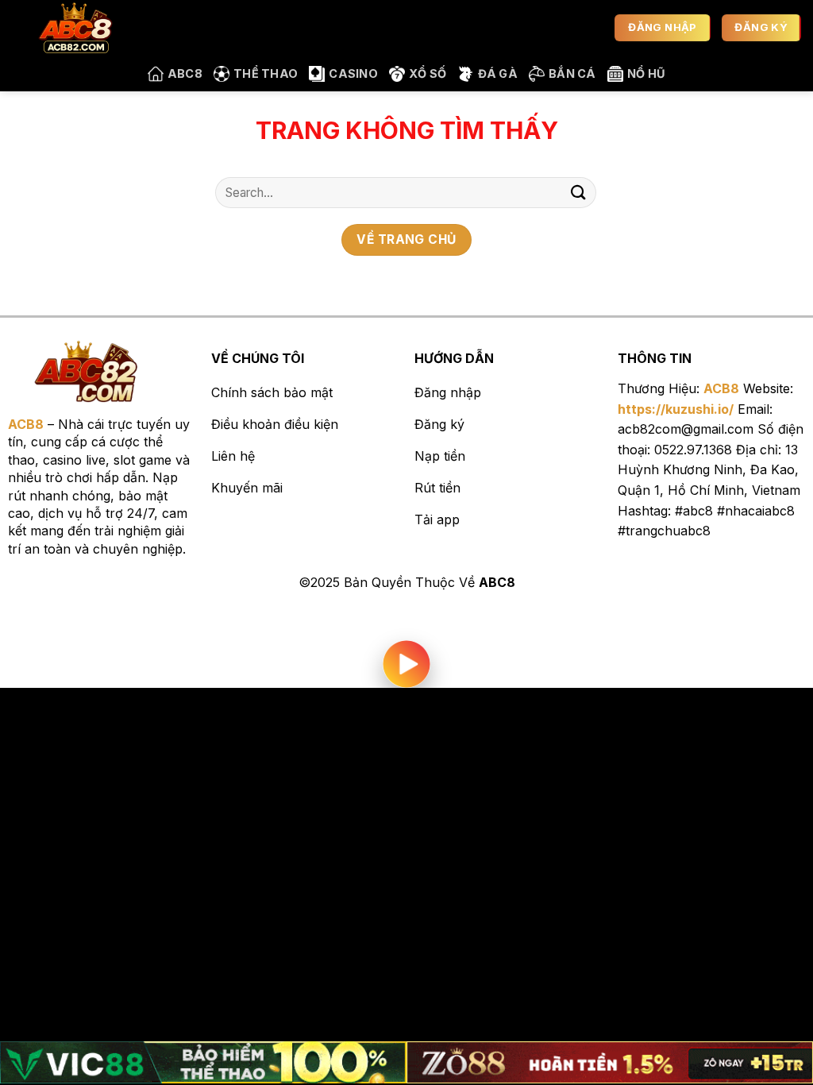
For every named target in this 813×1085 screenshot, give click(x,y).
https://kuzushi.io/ (676, 409)
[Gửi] (579, 192)
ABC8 (185, 73)
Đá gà (498, 73)
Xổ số (427, 73)
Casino (353, 73)
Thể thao (265, 73)
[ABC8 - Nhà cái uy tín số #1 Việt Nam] (91, 28)
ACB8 (721, 388)
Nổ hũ (646, 73)
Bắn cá (572, 73)
